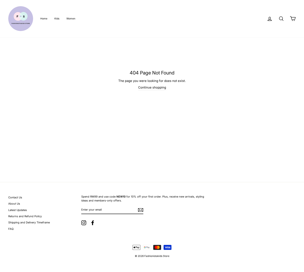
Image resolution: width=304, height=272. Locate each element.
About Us (14, 203)
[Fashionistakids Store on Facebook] (92, 222)
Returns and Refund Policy (25, 216)
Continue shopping (152, 87)
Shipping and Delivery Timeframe (29, 222)
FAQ (11, 228)
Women (70, 18)
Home (43, 18)
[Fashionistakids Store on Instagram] (83, 222)
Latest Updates (17, 210)
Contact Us (15, 197)
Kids (56, 18)
